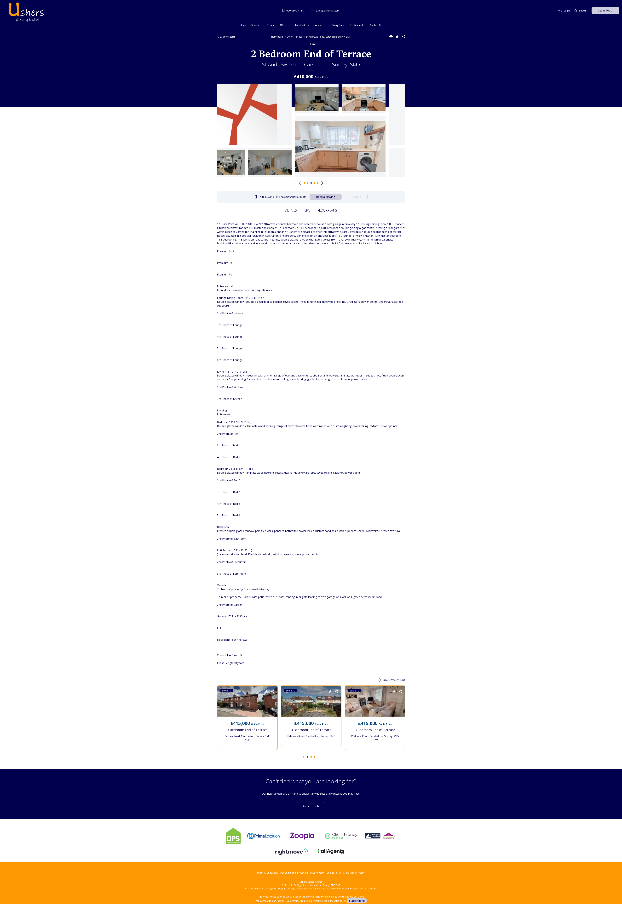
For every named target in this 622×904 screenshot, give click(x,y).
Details (291, 210)
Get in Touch (605, 10)
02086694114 (265, 197)
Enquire (356, 197)
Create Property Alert (393, 679)
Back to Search (227, 36)
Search (582, 10)
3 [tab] (311, 183)
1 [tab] (304, 183)
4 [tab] (314, 183)
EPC (307, 210)
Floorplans (327, 210)
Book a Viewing (325, 197)
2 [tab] (307, 183)
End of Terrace (294, 36)
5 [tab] (318, 183)
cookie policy (339, 900)
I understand (357, 901)
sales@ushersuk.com (327, 10)
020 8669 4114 (295, 10)
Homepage (277, 36)
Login (566, 10)
